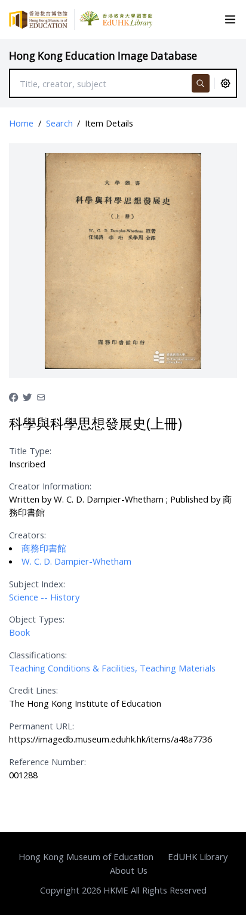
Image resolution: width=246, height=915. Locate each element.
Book (19, 632)
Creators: (27, 535)
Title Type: (30, 451)
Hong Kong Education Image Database (103, 56)
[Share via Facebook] (13, 395)
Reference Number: (47, 762)
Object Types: (36, 619)
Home (21, 123)
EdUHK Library (197, 856)
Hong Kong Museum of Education (86, 856)
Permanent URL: (41, 726)
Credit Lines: (33, 690)
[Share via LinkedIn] (40, 395)
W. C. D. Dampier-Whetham (76, 561)
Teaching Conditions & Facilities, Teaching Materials (112, 668)
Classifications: (38, 655)
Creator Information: (50, 486)
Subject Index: (37, 584)
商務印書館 (43, 548)
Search (59, 123)
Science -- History (44, 597)
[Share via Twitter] (27, 395)
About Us (128, 870)
